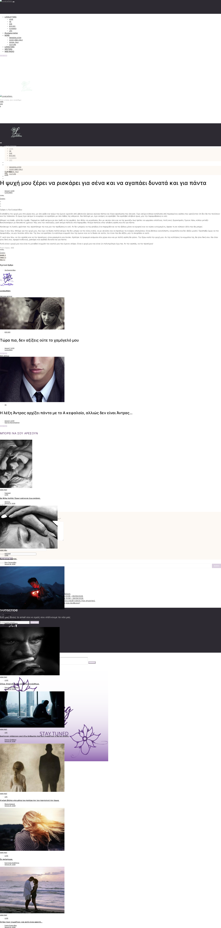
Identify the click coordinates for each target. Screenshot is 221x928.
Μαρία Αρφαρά (10, 804)
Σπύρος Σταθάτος (10, 739)
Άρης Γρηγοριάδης (10, 562)
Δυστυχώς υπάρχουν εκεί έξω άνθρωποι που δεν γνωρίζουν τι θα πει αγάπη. (34, 736)
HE (10, 22)
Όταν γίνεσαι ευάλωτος (10, 619)
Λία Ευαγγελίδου (10, 270)
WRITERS (8, 49)
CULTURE (12, 45)
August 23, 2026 (10, 927)
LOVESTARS (10, 47)
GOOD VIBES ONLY (16, 40)
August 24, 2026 (10, 806)
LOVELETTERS (10, 17)
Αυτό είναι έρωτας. (8, 559)
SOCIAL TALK (14, 42)
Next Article (4, 356)
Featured (7, 493)
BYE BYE (12, 26)
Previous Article (6, 296)
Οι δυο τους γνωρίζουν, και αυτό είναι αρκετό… (21, 922)
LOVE (11, 19)
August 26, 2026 (10, 564)
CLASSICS (12, 28)
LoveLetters (9, 192)
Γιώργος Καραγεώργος (12, 422)
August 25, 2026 (10, 689)
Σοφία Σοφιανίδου (11, 925)
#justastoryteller (11, 33)
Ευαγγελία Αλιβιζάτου (12, 863)
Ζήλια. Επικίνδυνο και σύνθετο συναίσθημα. (19, 684)
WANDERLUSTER (15, 38)
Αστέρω (7, 502)
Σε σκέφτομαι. (6, 859)
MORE (7, 35)
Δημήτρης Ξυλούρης (11, 623)
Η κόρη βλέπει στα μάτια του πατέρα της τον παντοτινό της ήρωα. (29, 800)
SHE (10, 24)
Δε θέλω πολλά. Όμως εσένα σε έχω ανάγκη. (20, 498)
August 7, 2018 (9, 191)
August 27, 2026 (10, 503)
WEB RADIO (9, 51)
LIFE (10, 31)
